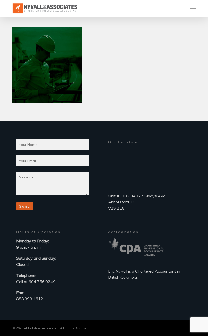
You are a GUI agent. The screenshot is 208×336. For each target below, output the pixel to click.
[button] (193, 8)
